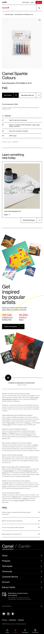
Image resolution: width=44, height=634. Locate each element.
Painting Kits (15, 497)
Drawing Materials (6, 399)
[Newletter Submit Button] (39, 606)
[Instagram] (8, 614)
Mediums (4, 433)
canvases (21, 500)
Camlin (24, 546)
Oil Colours (28, 423)
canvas (4, 486)
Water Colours (11, 423)
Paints (32, 397)
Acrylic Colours (7, 424)
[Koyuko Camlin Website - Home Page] (5, 8)
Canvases (14, 399)
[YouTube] (4, 614)
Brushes (36, 397)
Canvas (6, 483)
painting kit (25, 498)
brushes (16, 500)
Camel (7, 546)
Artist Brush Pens (27, 471)
